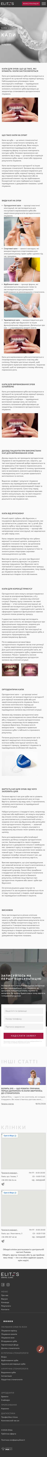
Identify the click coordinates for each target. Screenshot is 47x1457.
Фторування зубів (9, 1341)
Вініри (4, 1357)
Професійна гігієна (9, 1417)
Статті (13, 28)
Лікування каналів (9, 1334)
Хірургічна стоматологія (11, 1379)
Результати (6, 1306)
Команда (5, 1302)
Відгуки (4, 1299)
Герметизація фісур (9, 1345)
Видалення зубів (8, 1372)
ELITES (4, 28)
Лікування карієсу (9, 1330)
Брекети (4, 1396)
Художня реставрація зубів (13, 1364)
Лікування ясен (7, 1337)
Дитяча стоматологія (10, 1348)
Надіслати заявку (23, 1035)
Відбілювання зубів (9, 1360)
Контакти (5, 1309)
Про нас (4, 1295)
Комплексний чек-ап (10, 1420)
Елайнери (5, 1400)
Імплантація (6, 1376)
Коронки (5, 1408)
